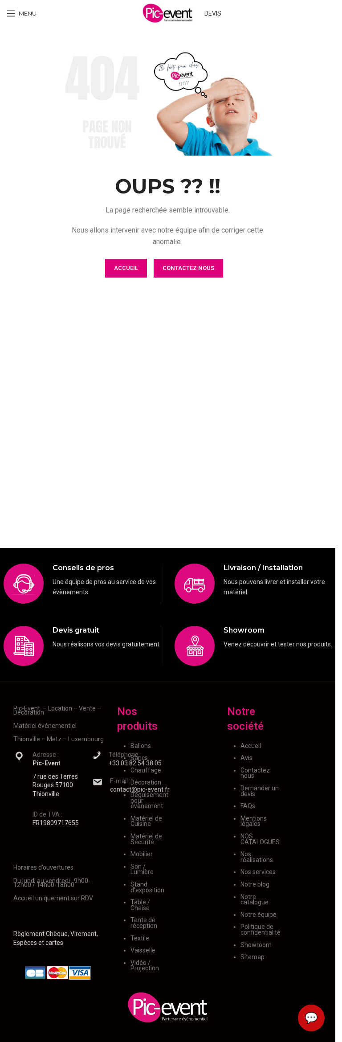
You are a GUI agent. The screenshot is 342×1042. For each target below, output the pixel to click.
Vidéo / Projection (144, 965)
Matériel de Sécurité (146, 839)
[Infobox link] (82, 584)
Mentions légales (253, 821)
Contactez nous (255, 773)
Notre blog (254, 884)
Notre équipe (258, 914)
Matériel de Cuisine (146, 821)
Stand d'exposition (147, 887)
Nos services (258, 871)
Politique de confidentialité (260, 929)
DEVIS (212, 13)
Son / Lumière (142, 869)
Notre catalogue (254, 899)
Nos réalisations (256, 856)
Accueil (250, 745)
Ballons (140, 745)
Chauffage (145, 770)
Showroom (256, 944)
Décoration (145, 782)
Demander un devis (259, 791)
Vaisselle (142, 950)
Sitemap (252, 956)
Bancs (139, 757)
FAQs (247, 805)
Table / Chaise (140, 905)
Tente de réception (143, 922)
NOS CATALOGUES (260, 839)
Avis (246, 757)
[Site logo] (167, 12)
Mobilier (141, 854)
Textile (139, 938)
